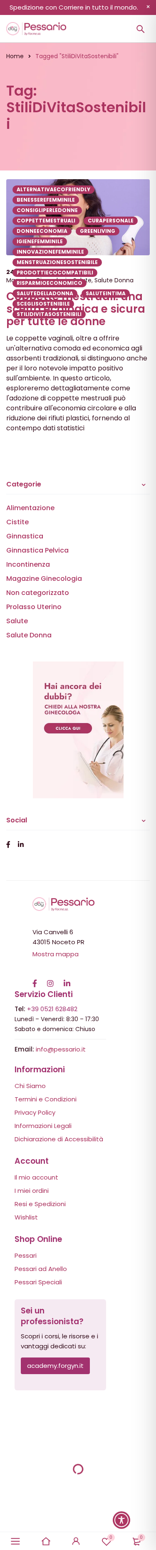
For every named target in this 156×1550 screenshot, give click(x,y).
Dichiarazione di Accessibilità (59, 1139)
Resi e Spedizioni (40, 1204)
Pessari (26, 1255)
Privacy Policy (35, 1112)
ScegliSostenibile (43, 303)
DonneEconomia (42, 230)
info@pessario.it (61, 1049)
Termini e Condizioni (46, 1099)
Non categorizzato (37, 592)
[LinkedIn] (67, 979)
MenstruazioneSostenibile (57, 262)
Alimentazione (30, 508)
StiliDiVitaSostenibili (49, 314)
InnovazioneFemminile (50, 251)
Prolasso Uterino (34, 607)
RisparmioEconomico (49, 282)
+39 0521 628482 (52, 1009)
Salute (17, 621)
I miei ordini (32, 1190)
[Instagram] (50, 979)
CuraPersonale (111, 220)
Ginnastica (24, 536)
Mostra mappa (55, 954)
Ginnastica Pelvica (37, 550)
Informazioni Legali (43, 1125)
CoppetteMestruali (46, 220)
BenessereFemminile (46, 199)
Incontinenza (28, 564)
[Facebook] (34, 979)
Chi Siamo (30, 1085)
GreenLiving (97, 230)
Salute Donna (29, 635)
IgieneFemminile (40, 241)
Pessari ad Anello (41, 1268)
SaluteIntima (106, 293)
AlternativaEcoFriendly (53, 189)
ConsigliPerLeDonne (47, 210)
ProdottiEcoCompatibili (55, 272)
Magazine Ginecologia (44, 578)
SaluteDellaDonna (45, 293)
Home (15, 56)
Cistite (17, 522)
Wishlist (26, 1217)
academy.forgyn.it (55, 1365)
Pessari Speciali (38, 1282)
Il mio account (36, 1177)
